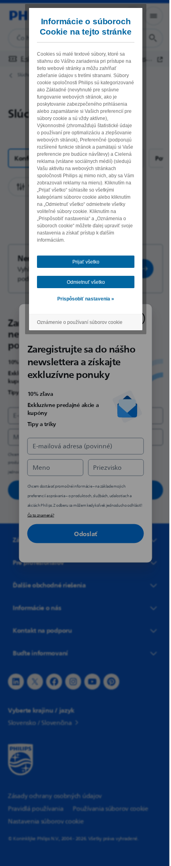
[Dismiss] (134, 318)
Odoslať (82, 533)
